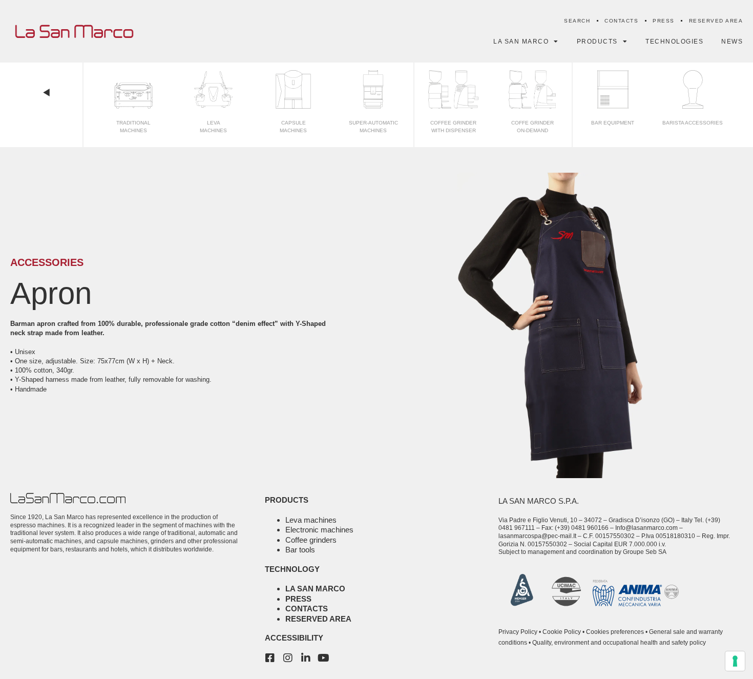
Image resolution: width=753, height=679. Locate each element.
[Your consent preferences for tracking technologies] (735, 661)
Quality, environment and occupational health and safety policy (619, 642)
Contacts (621, 21)
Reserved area (318, 618)
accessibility (294, 637)
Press (664, 21)
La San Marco (315, 588)
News (732, 41)
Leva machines (311, 520)
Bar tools (300, 549)
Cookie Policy (561, 631)
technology (292, 569)
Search (577, 21)
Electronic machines (319, 529)
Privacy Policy (517, 631)
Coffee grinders (311, 540)
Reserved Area (716, 21)
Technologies (674, 41)
